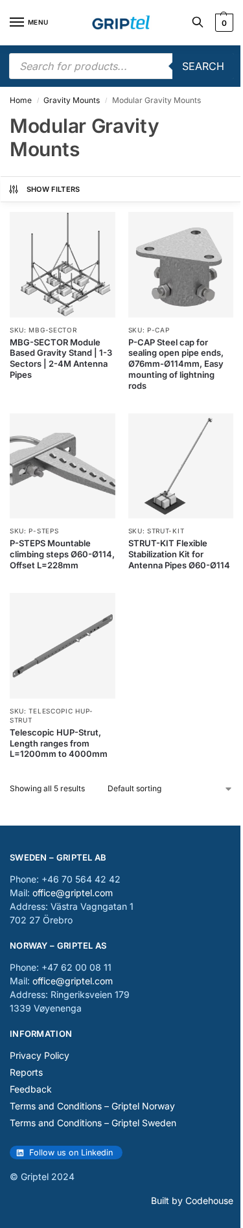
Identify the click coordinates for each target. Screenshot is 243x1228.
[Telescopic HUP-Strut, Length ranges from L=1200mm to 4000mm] (62, 646)
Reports (26, 1072)
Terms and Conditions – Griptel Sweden (93, 1122)
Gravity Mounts (71, 100)
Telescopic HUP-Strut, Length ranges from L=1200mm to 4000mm (59, 743)
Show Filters (53, 189)
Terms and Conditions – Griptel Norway (92, 1105)
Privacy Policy (39, 1055)
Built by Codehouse (192, 1200)
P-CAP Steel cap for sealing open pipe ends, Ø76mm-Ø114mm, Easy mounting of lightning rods (176, 364)
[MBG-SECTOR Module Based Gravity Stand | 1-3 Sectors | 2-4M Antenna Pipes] (62, 265)
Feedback (31, 1089)
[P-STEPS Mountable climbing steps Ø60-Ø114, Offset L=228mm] (62, 466)
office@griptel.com (72, 892)
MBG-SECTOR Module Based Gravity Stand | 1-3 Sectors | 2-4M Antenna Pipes (61, 358)
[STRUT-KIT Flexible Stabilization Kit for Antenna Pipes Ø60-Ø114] (181, 466)
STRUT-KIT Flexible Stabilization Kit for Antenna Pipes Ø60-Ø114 (179, 554)
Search (203, 66)
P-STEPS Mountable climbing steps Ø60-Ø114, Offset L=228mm (62, 554)
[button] (222, 23)
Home (21, 100)
